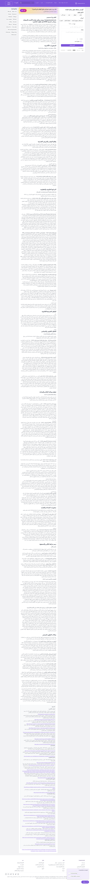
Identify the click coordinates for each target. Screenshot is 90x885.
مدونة (63, 870)
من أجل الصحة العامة (39, 864)
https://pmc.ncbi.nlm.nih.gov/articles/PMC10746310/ (44, 739)
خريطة (55, 2)
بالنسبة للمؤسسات (48, 2)
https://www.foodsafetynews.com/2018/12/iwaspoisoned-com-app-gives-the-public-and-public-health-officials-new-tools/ (39, 816)
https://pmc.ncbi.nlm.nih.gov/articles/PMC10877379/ (44, 719)
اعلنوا (43, 868)
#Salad (9, 14)
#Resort (10, 24)
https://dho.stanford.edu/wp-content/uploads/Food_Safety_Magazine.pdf (40, 782)
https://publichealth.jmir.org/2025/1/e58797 (46, 777)
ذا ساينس (83, 864)
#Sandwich (14, 14)
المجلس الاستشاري (81, 866)
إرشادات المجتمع (20, 868)
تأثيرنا (63, 868)
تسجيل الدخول (8, 3)
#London (15, 21)
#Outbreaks (8, 32)
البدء (24, 10)
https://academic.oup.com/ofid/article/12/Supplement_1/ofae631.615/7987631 (39, 756)
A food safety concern (75, 876)
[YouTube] (8, 874)
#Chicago (15, 24)
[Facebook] (18, 874)
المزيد (37, 2)
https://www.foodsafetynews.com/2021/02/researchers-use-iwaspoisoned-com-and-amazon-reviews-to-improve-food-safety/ (39, 821)
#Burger (15, 16)
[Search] (21, 2)
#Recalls (9, 11)
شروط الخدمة (47, 876)
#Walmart (10, 16)
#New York (14, 11)
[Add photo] (82, 39)
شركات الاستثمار (40, 866)
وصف (82, 29)
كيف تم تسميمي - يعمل (59, 862)
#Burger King (14, 32)
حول (42, 2)
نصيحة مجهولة (21, 866)
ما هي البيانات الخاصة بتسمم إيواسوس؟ (56, 864)
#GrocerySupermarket (12, 29)
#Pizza (11, 21)
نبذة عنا (83, 862)
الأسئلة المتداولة (20, 862)
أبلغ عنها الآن (72, 45)
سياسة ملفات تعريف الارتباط (39, 876)
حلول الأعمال (41, 862)
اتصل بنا (22, 864)
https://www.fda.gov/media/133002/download (46, 762)
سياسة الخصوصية (53, 876)
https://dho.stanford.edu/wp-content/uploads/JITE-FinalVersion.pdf (42, 728)
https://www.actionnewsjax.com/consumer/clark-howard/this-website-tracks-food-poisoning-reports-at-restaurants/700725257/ (38, 838)
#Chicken (15, 19)
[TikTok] (15, 874)
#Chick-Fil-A (8, 27)
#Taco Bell (14, 27)
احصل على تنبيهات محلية (63, 2)
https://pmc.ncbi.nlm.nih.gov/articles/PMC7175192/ (45, 844)
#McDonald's (14, 34)
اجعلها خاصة (77, 41)
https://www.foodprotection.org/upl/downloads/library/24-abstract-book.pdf (40, 750)
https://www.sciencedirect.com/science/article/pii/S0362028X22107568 (41, 723)
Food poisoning (73, 873)
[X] (13, 874)
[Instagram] (6, 874)
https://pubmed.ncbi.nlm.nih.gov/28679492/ (46, 714)
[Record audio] (77, 39)
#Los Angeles (9, 19)
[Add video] (80, 39)
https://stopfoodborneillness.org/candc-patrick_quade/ (44, 792)
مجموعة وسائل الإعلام (19, 870)
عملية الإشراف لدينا (60, 866)
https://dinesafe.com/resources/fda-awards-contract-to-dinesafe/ (38, 765)
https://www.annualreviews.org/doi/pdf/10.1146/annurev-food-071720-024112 (39, 732)
